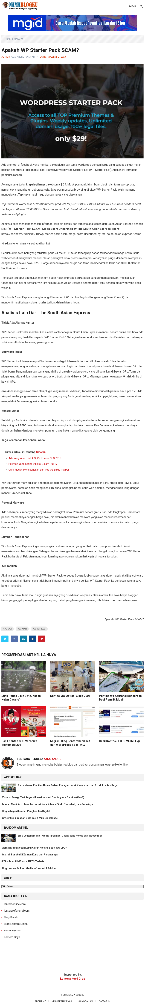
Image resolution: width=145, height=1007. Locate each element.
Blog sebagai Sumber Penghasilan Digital (25, 811)
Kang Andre (17, 57)
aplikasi (7, 629)
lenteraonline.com (15, 904)
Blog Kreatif (11, 917)
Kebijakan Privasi (62, 1001)
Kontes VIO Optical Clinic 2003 (70, 696)
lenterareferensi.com (17, 910)
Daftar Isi (104, 1001)
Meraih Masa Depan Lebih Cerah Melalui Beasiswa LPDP (34, 847)
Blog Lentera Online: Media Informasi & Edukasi (29, 868)
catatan (22, 629)
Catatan (19, 39)
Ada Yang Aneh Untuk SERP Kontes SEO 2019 (34, 458)
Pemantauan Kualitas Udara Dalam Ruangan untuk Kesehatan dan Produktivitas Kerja (68, 785)
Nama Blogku (76, 995)
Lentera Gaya (12, 937)
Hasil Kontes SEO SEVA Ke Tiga (120, 741)
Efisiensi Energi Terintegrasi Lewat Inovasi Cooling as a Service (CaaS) (42, 797)
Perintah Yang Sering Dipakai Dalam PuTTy (32, 463)
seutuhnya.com (13, 930)
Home (8, 39)
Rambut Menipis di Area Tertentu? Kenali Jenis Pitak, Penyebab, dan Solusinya (47, 804)
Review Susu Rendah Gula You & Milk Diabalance (29, 818)
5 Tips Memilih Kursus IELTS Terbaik (22, 861)
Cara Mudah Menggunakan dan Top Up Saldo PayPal (38, 469)
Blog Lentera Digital (16, 924)
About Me (40, 1001)
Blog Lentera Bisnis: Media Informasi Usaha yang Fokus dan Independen (60, 835)
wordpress (39, 629)
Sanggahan (86, 1001)
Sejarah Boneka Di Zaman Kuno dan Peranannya (29, 854)
